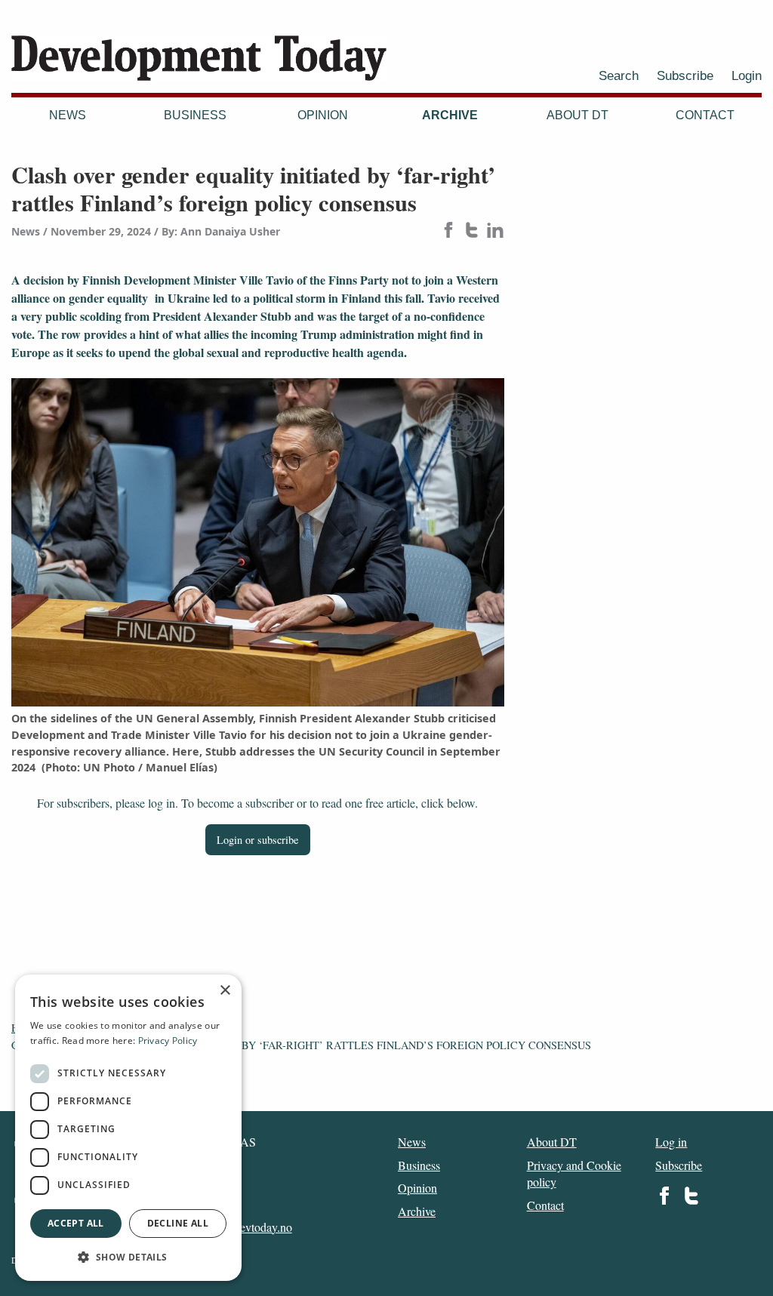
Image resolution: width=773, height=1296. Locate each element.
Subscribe (685, 75)
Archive (450, 115)
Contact (705, 115)
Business (195, 115)
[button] (128, 1257)
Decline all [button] (177, 1223)
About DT (577, 115)
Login (746, 75)
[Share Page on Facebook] (448, 231)
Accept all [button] (76, 1223)
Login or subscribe (257, 840)
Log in (671, 1142)
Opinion (322, 115)
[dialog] (128, 1127)
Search (619, 75)
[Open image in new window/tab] (257, 542)
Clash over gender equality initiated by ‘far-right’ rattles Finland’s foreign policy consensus (301, 1045)
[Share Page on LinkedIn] (495, 231)
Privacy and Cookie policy (574, 1173)
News (67, 115)
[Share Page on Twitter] (472, 231)
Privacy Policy (168, 1040)
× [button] (224, 990)
